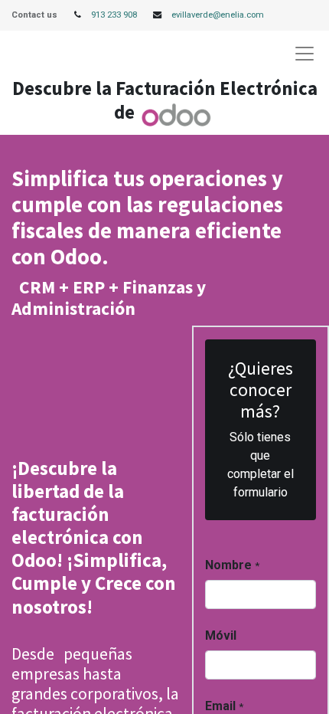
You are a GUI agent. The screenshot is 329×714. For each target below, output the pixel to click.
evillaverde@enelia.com (217, 15)
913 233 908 (114, 15)
